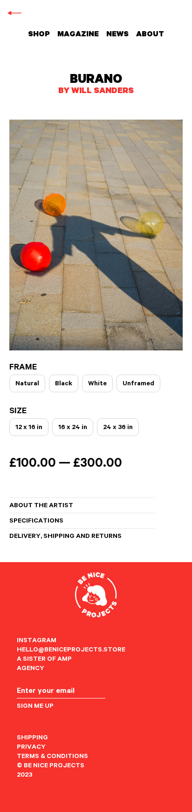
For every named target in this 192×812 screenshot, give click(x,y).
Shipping (32, 738)
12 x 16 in (28, 428)
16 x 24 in (72, 428)
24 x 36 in (118, 428)
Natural (27, 384)
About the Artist (41, 506)
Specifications (36, 521)
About (150, 35)
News (117, 35)
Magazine (78, 35)
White (97, 384)
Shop (39, 35)
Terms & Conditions (52, 757)
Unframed (138, 384)
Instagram (36, 641)
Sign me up (35, 707)
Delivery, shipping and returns (65, 537)
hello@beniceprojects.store (71, 650)
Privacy (31, 748)
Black (63, 384)
